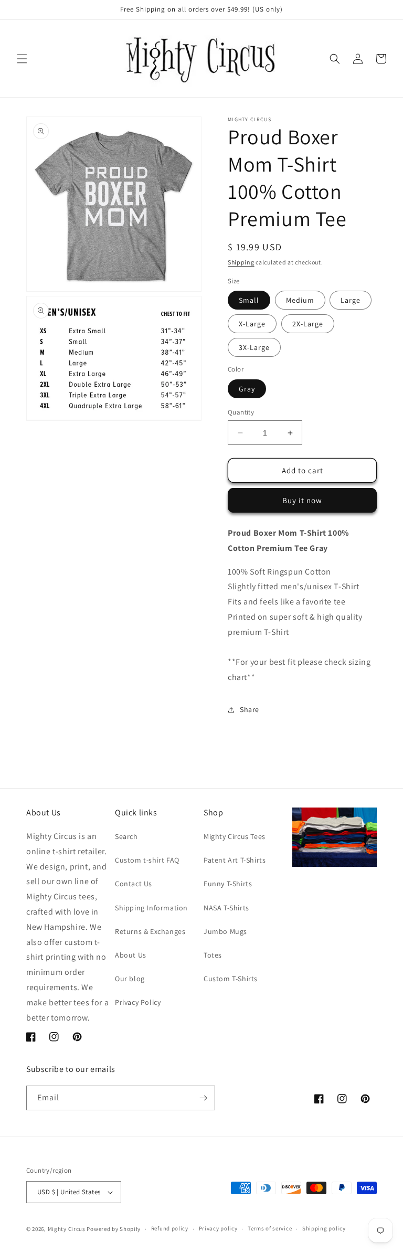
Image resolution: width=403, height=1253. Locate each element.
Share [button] (249, 709)
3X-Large (254, 347)
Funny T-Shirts (228, 883)
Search (126, 836)
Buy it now (302, 500)
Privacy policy (218, 1228)
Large (350, 300)
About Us (130, 955)
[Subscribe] (203, 1098)
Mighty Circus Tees (235, 836)
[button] (22, 58)
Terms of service (270, 1228)
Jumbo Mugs (225, 931)
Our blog (130, 978)
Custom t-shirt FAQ (147, 860)
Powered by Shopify (114, 1229)
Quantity (241, 412)
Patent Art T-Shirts (235, 860)
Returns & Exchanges (150, 931)
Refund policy (169, 1228)
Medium (300, 300)
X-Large (252, 323)
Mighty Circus (67, 1229)
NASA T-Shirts (226, 907)
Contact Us (133, 883)
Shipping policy (324, 1228)
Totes (213, 955)
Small (249, 300)
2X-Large (307, 323)
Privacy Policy (138, 1002)
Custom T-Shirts (231, 978)
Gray (247, 389)
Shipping (241, 262)
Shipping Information (151, 907)
